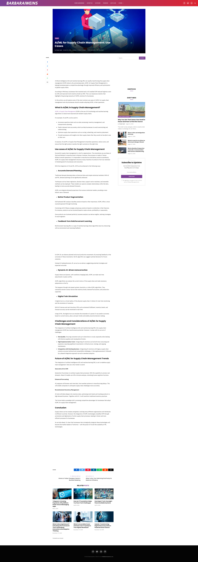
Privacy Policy (131, 182)
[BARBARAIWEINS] (22, 3)
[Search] (195, 3)
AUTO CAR (113, 3)
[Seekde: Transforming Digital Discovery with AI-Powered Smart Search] (104, 516)
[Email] (47, 82)
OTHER (120, 3)
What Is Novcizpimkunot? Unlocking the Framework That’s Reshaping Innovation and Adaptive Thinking (61, 527)
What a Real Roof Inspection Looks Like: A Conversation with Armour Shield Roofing (136, 150)
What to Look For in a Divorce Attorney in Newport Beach (136, 141)
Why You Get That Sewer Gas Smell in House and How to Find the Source (131, 120)
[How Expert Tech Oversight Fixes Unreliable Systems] (104, 493)
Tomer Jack (59, 50)
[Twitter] (47, 66)
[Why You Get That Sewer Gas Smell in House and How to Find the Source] (131, 109)
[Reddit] (47, 74)
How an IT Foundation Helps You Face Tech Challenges (83, 502)
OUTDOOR (97, 3)
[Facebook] (47, 62)
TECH (56, 38)
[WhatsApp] (47, 78)
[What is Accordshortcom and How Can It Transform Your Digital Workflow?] (83, 516)
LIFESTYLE (90, 3)
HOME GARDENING (79, 3)
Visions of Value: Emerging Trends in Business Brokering (69, 479)
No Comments (92, 50)
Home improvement (124, 116)
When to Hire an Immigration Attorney (136, 133)
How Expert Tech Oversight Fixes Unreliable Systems (103, 502)
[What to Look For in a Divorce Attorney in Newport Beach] (122, 142)
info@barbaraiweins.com (107, 556)
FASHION (105, 3)
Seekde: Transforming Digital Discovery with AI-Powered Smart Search (103, 525)
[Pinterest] (47, 70)
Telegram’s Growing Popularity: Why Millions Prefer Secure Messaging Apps (61, 503)
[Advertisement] (83, 68)
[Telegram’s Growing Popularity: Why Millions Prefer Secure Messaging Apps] (62, 493)
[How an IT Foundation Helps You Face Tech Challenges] (83, 493)
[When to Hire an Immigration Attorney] (122, 135)
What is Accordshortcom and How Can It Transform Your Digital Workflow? (82, 525)
